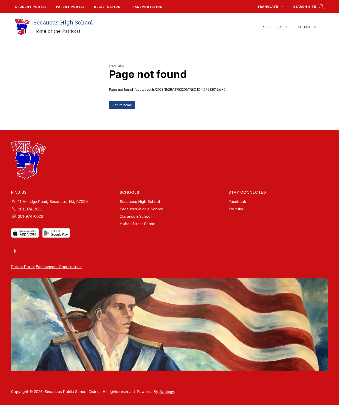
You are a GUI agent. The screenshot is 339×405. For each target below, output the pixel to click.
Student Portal (31, 7)
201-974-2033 (30, 209)
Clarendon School (136, 216)
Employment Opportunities (59, 266)
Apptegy (166, 391)
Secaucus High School (140, 201)
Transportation (146, 7)
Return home (122, 105)
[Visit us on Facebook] (14, 251)
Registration (107, 7)
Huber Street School (138, 223)
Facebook (237, 201)
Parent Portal (70, 7)
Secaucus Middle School (141, 209)
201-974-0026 (30, 216)
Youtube (236, 209)
